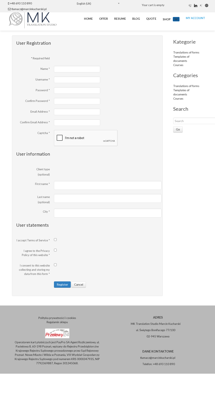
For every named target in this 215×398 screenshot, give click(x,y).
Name (45, 68)
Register (62, 284)
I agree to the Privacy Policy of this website (36, 253)
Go (178, 129)
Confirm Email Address (35, 122)
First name (42, 184)
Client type (43, 169)
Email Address (40, 111)
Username (42, 79)
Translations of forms (186, 52)
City (46, 211)
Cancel (78, 284)
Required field (40, 58)
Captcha (43, 133)
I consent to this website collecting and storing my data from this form (34, 270)
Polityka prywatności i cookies (57, 318)
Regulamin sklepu (57, 322)
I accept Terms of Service (33, 240)
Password (43, 90)
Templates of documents (181, 58)
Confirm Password (37, 101)
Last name (43, 197)
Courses (178, 65)
